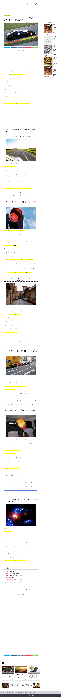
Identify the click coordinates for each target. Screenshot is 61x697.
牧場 (30, 4)
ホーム (27, 10)
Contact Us (33, 10)
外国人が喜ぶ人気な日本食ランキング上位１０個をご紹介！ (55, 61)
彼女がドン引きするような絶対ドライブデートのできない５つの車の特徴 (20, 490)
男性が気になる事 (6, 15)
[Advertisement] (21, 60)
